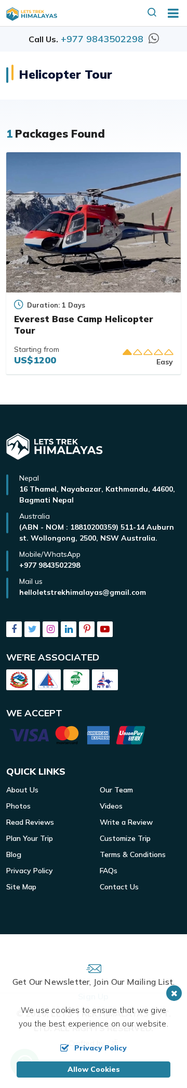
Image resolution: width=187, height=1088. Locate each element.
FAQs (108, 870)
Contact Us (119, 886)
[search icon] (152, 13)
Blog (13, 854)
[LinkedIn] (68, 629)
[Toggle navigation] (169, 13)
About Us (22, 789)
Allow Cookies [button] (94, 1069)
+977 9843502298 (102, 39)
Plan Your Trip (29, 838)
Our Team (116, 789)
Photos (18, 806)
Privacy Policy (29, 870)
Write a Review (126, 822)
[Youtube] (105, 629)
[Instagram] (50, 629)
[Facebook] (14, 629)
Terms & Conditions (133, 854)
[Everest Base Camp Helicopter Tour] (93, 222)
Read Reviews (30, 822)
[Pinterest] (87, 629)
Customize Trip (125, 838)
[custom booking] (93, 737)
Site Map (21, 886)
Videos (111, 806)
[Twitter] (32, 629)
